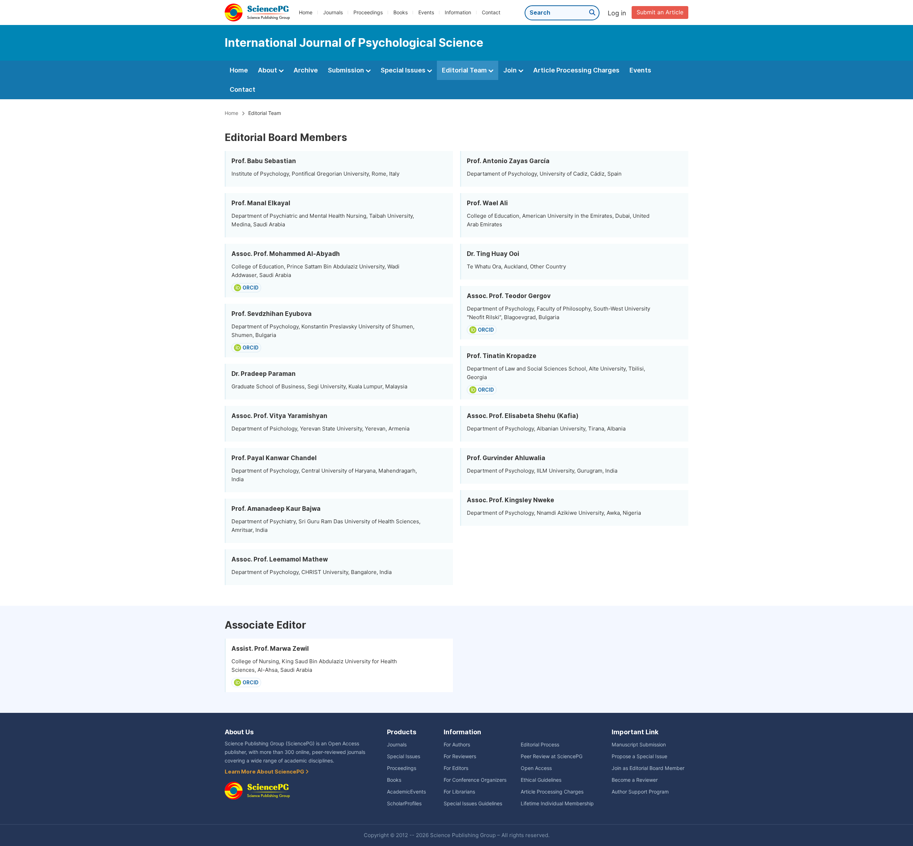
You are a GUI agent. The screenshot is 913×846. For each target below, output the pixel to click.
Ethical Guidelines (541, 780)
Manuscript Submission (639, 744)
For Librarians (459, 792)
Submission (347, 70)
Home (305, 12)
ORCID (251, 288)
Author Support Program (640, 792)
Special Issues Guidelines (473, 803)
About (268, 70)
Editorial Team (465, 70)
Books (400, 12)
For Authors (457, 744)
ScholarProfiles (404, 803)
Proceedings (368, 12)
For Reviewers (460, 756)
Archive (306, 70)
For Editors (456, 768)
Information (458, 12)
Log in (617, 13)
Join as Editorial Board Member (648, 768)
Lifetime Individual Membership (557, 803)
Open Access (536, 768)
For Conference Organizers (475, 780)
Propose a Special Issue (639, 756)
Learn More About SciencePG (265, 772)
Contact (491, 12)
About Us (239, 732)
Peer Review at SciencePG (551, 756)
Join (510, 70)
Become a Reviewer (635, 780)
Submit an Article (660, 12)
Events (426, 12)
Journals (333, 12)
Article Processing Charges (576, 70)
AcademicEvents (406, 792)
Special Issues (404, 70)
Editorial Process (540, 744)
